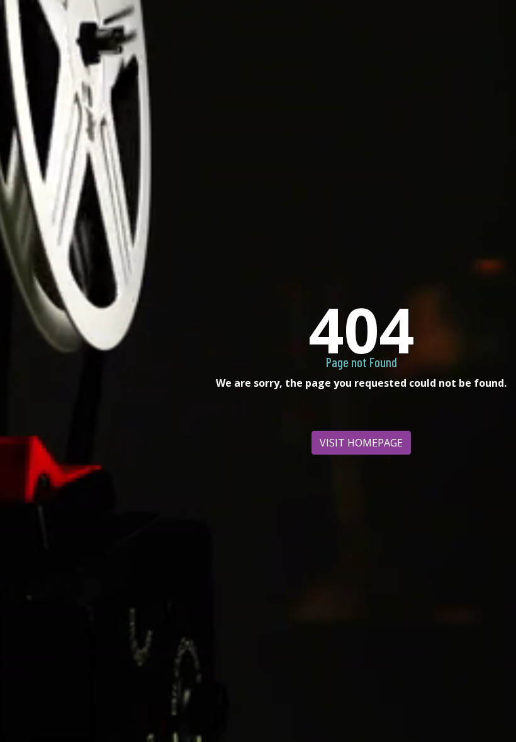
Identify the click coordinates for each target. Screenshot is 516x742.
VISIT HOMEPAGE (361, 443)
